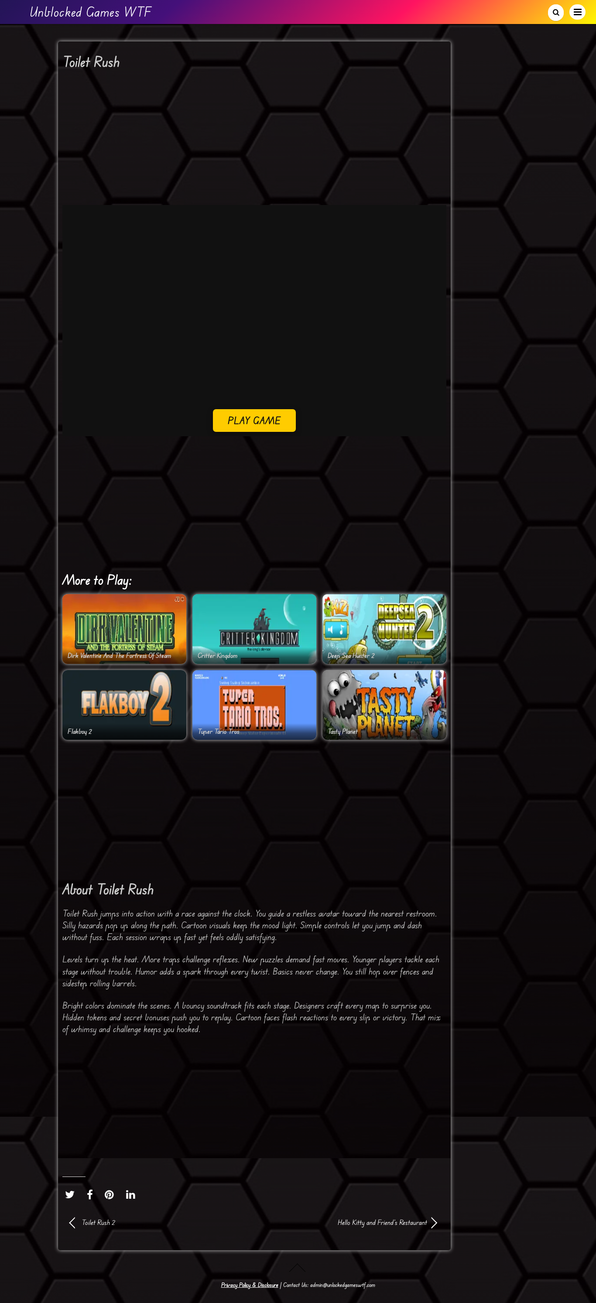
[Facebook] (92, 1194)
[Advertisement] (254, 140)
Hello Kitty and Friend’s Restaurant (346, 1222)
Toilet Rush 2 (98, 1222)
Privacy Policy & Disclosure (249, 1284)
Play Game (254, 420)
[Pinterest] (111, 1194)
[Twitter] (72, 1194)
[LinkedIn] (133, 1194)
